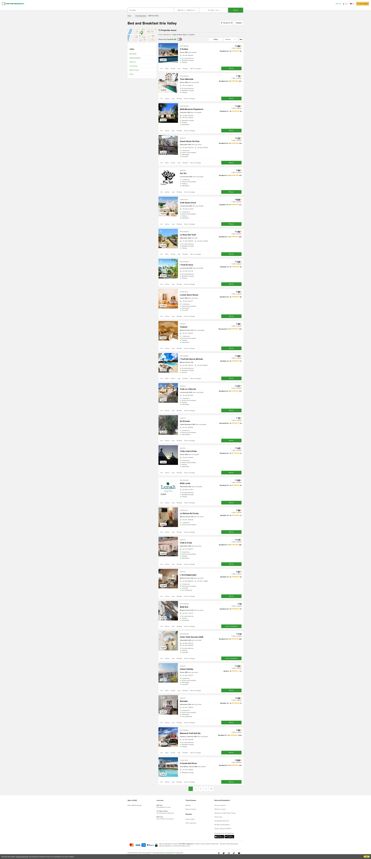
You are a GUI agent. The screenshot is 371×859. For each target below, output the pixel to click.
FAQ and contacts (220, 809)
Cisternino (132, 62)
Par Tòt (183, 173)
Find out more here (22, 857)
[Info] (175, 39)
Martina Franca (134, 70)
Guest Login (218, 817)
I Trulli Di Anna (186, 264)
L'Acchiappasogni (188, 575)
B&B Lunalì (185, 483)
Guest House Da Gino (190, 141)
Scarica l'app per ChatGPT (222, 828)
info (161, 68)
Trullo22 (183, 327)
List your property (362, 4)
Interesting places (140, 16)
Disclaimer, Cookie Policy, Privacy (225, 813)
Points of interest (191, 809)
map (179, 68)
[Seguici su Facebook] (219, 853)
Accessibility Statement (221, 821)
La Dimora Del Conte (189, 513)
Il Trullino (184, 49)
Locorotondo (133, 66)
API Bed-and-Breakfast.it (222, 825)
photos (173, 68)
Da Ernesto (185, 421)
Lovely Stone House (189, 295)
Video (167, 68)
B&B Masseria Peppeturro (191, 109)
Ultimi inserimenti (191, 823)
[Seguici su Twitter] (223, 853)
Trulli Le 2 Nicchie (188, 389)
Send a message (195, 68)
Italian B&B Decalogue (135, 805)
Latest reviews (190, 819)
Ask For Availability (231, 626)
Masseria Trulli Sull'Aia (190, 733)
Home (129, 16)
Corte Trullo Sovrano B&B (191, 637)
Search (235, 10)
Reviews (185, 68)
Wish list (338, 4)
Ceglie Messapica (135, 58)
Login (346, 4)
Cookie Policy (179, 852)
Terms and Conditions (159, 852)
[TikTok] (234, 853)
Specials (188, 805)
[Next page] (211, 789)
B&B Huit (184, 607)
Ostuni (131, 74)
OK (367, 857)
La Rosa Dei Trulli (188, 234)
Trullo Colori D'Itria (188, 451)
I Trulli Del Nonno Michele (191, 359)
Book (232, 68)
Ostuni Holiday (186, 669)
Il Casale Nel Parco (188, 763)
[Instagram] (229, 853)
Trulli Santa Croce (188, 202)
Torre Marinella (186, 79)
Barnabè (184, 701)
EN (353, 4)
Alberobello (133, 54)
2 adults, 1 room (214, 10)
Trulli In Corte (186, 542)
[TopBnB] (179, 39)
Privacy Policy (169, 852)
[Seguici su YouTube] (239, 853)
